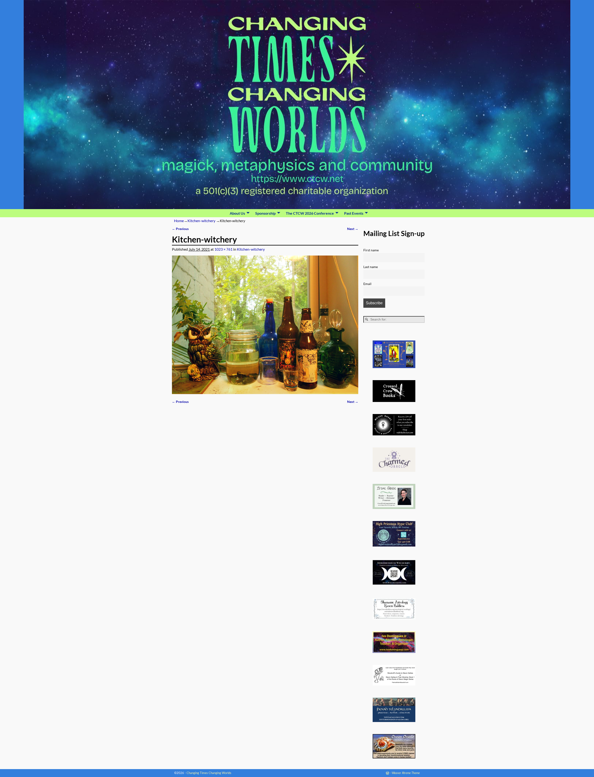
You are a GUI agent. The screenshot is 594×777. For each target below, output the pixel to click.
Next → (352, 229)
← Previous (180, 229)
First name (371, 250)
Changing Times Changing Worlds (209, 773)
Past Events (353, 213)
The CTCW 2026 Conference (310, 213)
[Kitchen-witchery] (265, 325)
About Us (237, 213)
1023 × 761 (223, 249)
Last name (370, 267)
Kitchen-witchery (201, 220)
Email (367, 284)
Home (179, 220)
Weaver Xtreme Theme (406, 773)
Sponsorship (265, 213)
